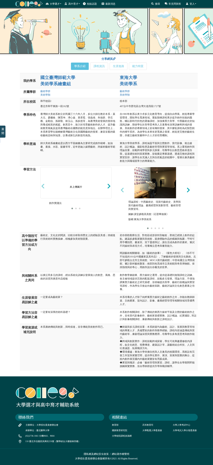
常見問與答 (175, 3)
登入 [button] (192, 3)
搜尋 (157, 3)
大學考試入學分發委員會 (185, 430)
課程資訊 (99, 66)
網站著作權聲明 (120, 454)
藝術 (45, 91)
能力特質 (137, 66)
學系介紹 (79, 66)
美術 (45, 94)
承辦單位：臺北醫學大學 (37, 430)
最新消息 (110, 3)
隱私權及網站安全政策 (96, 454)
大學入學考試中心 (181, 425)
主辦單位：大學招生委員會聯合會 (42, 425)
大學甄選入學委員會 (152, 430)
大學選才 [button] (55, 3)
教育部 (115, 425)
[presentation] (43, 186)
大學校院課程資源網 (122, 436)
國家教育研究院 (119, 430)
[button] (72, 208)
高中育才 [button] (73, 3)
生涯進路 (118, 66)
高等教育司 (147, 425)
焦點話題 (92, 3)
